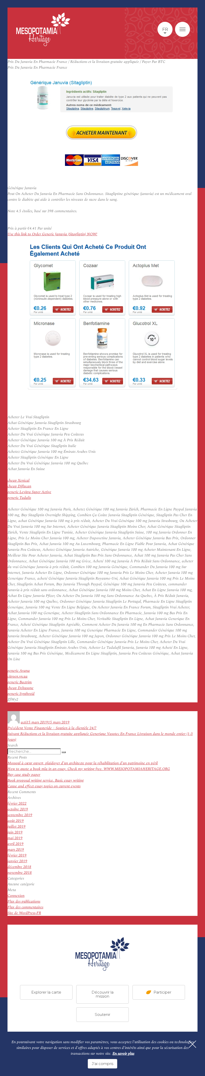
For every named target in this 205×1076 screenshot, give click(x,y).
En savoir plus (123, 1053)
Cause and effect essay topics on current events (44, 786)
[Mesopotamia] (43, 29)
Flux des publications (24, 901)
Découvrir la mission (103, 994)
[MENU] (182, 29)
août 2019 (16, 821)
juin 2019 (15, 832)
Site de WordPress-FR (24, 913)
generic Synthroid (21, 694)
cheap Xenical (19, 480)
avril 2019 (16, 844)
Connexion (16, 896)
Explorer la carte (46, 992)
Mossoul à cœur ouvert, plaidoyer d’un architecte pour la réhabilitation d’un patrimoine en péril (83, 763)
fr (165, 29)
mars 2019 (16, 849)
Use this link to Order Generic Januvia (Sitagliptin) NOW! (52, 234)
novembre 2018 (20, 873)
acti (23, 722)
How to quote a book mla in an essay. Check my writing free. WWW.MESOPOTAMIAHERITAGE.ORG (89, 769)
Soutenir (102, 1014)
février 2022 (17, 803)
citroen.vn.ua (18, 676)
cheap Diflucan (19, 486)
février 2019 (17, 855)
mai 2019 (15, 838)
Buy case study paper (24, 775)
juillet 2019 (17, 826)
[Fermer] (193, 1044)
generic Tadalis (19, 498)
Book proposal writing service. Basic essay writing (46, 780)
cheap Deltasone (21, 688)
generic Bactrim (20, 682)
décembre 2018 (19, 867)
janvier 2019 (17, 861)
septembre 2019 (20, 815)
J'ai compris (102, 1063)
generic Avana (19, 671)
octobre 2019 (18, 809)
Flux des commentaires (25, 907)
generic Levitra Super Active (29, 492)
